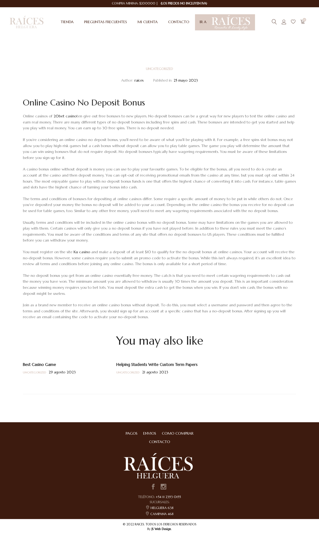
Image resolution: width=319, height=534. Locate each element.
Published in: (162, 80)
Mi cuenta (147, 21)
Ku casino (82, 251)
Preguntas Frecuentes (105, 21)
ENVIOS (149, 433)
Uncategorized (159, 69)
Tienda (67, 21)
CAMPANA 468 (162, 514)
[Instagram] (163, 487)
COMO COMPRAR (177, 433)
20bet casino (65, 116)
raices (139, 80)
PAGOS (131, 433)
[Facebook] (153, 487)
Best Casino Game (39, 364)
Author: (127, 80)
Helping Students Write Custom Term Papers (157, 364)
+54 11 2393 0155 (168, 497)
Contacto (178, 21)
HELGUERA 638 (162, 508)
